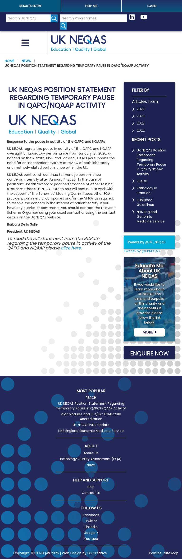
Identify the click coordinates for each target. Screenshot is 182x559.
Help (91, 486)
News (91, 464)
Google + (91, 532)
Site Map (171, 553)
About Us (91, 453)
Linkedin (91, 526)
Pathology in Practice (147, 190)
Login (151, 6)
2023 (141, 123)
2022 (141, 130)
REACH (142, 181)
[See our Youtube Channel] (143, 17)
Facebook (91, 515)
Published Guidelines (145, 202)
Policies (155, 553)
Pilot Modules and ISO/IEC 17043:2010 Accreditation (91, 416)
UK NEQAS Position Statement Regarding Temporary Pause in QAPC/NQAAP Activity (151, 162)
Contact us (91, 492)
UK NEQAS (78, 43)
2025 (141, 109)
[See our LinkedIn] (132, 17)
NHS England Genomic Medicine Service (151, 216)
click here (71, 248)
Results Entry (30, 6)
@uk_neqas (155, 242)
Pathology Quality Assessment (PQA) (91, 459)
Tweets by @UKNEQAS (142, 251)
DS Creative (97, 553)
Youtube (91, 538)
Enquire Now (149, 353)
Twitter (91, 521)
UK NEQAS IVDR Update (91, 424)
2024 (141, 116)
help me (91, 6)
